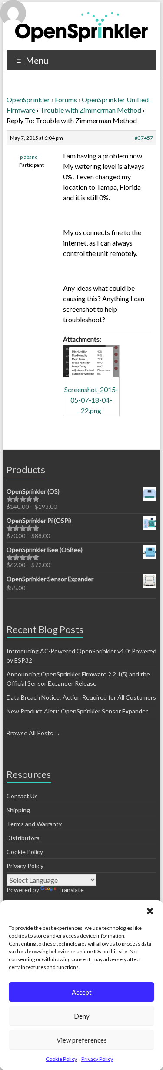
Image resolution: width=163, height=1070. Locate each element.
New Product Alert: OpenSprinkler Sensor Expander (77, 711)
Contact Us (22, 796)
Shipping (18, 810)
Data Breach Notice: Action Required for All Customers (81, 697)
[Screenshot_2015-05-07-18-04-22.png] (91, 361)
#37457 (144, 138)
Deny (82, 1016)
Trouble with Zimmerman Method (90, 110)
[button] (150, 911)
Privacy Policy (97, 1059)
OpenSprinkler (28, 99)
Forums (66, 99)
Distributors (23, 837)
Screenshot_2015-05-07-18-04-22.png (91, 399)
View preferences (82, 1040)
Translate (71, 889)
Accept (82, 992)
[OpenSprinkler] (81, 26)
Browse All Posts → (33, 733)
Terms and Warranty (34, 824)
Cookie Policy (61, 1059)
